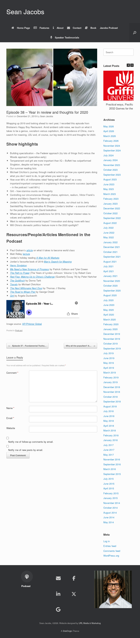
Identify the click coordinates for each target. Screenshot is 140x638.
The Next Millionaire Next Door (26, 288)
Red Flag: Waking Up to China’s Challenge (32, 276)
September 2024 (112, 150)
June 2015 (108, 483)
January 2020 (110, 329)
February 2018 (110, 435)
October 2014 (110, 507)
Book (93, 28)
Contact (77, 28)
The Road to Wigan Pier (23, 291)
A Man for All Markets (47, 257)
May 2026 (108, 126)
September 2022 (112, 218)
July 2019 (108, 353)
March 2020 (109, 319)
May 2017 (108, 454)
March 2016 (109, 469)
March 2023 (109, 194)
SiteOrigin (67, 630)
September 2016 (112, 464)
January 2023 (110, 203)
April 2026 (108, 131)
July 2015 (108, 478)
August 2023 (110, 179)
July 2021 (108, 266)
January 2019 (110, 382)
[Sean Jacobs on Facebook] (74, 578)
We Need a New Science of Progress (29, 269)
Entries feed (109, 546)
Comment (12, 372)
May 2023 (108, 189)
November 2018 (111, 392)
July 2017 (108, 445)
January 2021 (110, 276)
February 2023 (110, 198)
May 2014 (108, 522)
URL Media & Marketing (90, 623)
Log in (106, 541)
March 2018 (109, 430)
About (60, 28)
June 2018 (108, 416)
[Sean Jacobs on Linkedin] (58, 594)
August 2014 (110, 512)
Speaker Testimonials (67, 37)
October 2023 (110, 169)
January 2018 (110, 440)
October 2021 (110, 252)
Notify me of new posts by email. (25, 450)
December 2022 (111, 208)
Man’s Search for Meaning (58, 261)
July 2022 (108, 227)
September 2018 (112, 401)
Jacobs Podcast (109, 28)
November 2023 (111, 165)
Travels (14, 284)
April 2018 (108, 425)
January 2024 (110, 160)
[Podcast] (74, 609)
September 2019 (112, 348)
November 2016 (111, 459)
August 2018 (110, 406)
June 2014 (108, 517)
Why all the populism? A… (80, 345)
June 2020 (108, 305)
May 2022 (108, 237)
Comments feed (111, 551)
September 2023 (112, 174)
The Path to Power (20, 273)
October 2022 (110, 213)
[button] (134, 32)
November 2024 (111, 145)
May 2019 (108, 363)
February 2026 (110, 140)
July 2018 (108, 411)
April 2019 (108, 367)
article (29, 250)
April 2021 (108, 271)
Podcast (18, 330)
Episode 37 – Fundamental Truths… (27, 345)
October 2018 (110, 396)
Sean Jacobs (46, 116)
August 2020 (110, 295)
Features (44, 28)
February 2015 (110, 493)
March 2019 (109, 372)
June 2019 (108, 358)
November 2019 (111, 338)
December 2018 (111, 387)
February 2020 (110, 324)
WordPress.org (111, 555)
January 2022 (110, 242)
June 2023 (108, 184)
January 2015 (110, 498)
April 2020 (108, 314)
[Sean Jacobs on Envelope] (58, 578)
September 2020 (112, 290)
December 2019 (111, 334)
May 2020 (108, 310)
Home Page (23, 28)
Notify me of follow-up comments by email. (30, 441)
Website (10, 428)
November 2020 (111, 281)
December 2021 (111, 247)
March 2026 (109, 136)
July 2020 (108, 300)
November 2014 (111, 503)
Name (10, 408)
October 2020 (110, 285)
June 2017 (108, 449)
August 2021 (110, 261)
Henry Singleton (18, 265)
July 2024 (108, 155)
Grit (12, 295)
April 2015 (108, 488)
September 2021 (112, 256)
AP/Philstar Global (32, 324)
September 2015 (112, 474)
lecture (26, 254)
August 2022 (110, 223)
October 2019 (110, 343)
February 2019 (110, 377)
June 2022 (108, 232)
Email (10, 418)
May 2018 (108, 420)
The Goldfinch (17, 280)
